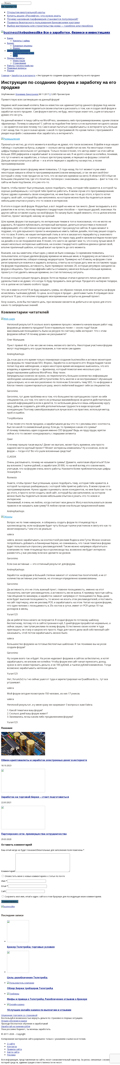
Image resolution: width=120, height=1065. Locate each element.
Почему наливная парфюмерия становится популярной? (42, 19)
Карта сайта (13, 1052)
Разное (10, 70)
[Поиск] (2, 3)
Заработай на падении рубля (15, 1026)
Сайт (3, 891)
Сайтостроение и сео (23, 53)
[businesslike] (8, 906)
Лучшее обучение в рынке (14, 1020)
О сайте (11, 1043)
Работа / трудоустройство (20, 65)
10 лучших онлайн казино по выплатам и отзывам (39, 1009)
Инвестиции (19, 60)
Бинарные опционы (22, 45)
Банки (10, 38)
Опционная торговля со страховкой (19, 1015)
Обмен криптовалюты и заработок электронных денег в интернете (44, 760)
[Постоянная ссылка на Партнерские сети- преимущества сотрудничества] (23, 828)
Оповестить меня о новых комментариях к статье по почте (35, 876)
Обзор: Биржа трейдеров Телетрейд (30, 988)
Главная (5, 75)
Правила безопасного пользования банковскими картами (43, 22)
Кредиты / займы (21, 40)
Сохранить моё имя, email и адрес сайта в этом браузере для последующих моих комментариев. (53, 896)
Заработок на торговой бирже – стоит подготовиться (35, 796)
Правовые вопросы (16, 68)
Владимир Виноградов (27, 94)
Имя (3, 881)
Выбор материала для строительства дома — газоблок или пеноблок (50, 25)
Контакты (12, 1046)
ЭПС (15, 55)
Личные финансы (16, 58)
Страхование (19, 63)
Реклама (11, 1054)
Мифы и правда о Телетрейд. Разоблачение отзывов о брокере (47, 999)
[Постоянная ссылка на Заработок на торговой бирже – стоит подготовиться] (23, 791)
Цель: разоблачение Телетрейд (27, 977)
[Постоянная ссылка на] (18, 941)
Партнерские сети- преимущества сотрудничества (34, 833)
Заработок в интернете (18, 50)
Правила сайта (14, 1049)
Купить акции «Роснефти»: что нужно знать (34, 15)
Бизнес (10, 43)
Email (3, 886)
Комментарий (8, 871)
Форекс (16, 48)
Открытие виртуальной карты (26, 12)
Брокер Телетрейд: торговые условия (31, 946)
